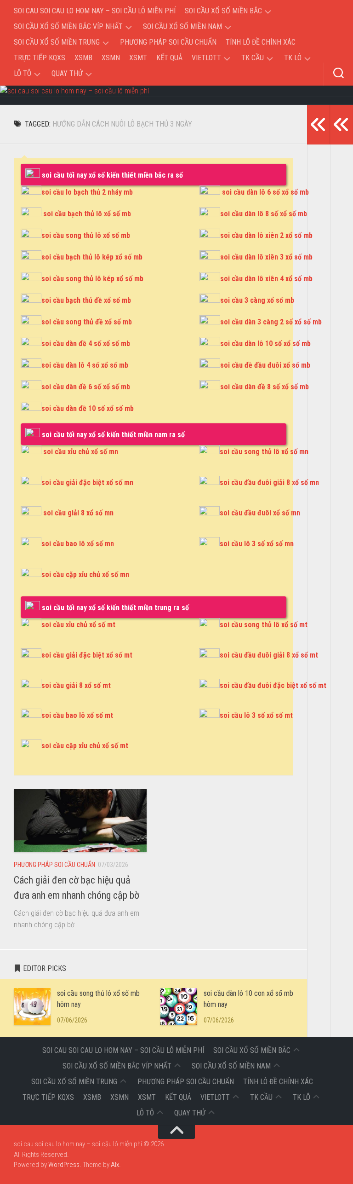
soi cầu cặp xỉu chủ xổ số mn (85, 574)
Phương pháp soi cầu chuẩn (168, 42)
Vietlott (206, 57)
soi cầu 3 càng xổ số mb (257, 300)
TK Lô (293, 57)
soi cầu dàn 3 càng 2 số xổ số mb (271, 322)
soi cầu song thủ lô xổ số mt (263, 624)
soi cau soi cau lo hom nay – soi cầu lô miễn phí (95, 10)
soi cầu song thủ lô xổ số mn (264, 451)
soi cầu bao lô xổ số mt (77, 715)
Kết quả (169, 57)
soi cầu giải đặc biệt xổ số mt (86, 655)
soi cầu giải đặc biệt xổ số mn (87, 482)
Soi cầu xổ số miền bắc (223, 10)
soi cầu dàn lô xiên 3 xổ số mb (266, 257)
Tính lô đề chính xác (261, 42)
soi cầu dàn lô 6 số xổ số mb (265, 192)
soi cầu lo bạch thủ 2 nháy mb (87, 192)
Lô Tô (22, 73)
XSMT (138, 57)
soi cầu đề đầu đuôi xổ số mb (265, 365)
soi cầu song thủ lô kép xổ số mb (92, 278)
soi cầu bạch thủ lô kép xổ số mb (91, 257)
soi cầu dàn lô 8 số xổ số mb (263, 213)
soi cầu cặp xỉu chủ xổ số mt (84, 745)
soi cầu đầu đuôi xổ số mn (260, 512)
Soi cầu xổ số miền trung (57, 42)
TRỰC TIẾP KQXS (39, 57)
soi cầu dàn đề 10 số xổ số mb (87, 408)
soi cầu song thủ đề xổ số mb (86, 322)
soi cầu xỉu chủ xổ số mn (80, 451)
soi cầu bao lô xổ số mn (77, 543)
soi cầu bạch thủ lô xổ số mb (87, 213)
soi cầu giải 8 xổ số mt (76, 685)
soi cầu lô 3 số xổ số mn (257, 543)
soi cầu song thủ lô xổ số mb (85, 235)
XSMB (83, 57)
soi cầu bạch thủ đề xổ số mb (86, 300)
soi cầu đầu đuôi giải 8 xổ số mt (269, 655)
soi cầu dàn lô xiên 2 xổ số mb (266, 235)
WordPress (64, 1165)
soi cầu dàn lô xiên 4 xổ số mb (266, 278)
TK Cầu (252, 57)
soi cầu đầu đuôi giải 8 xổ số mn (269, 482)
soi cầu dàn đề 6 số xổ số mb (85, 386)
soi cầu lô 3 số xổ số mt (256, 715)
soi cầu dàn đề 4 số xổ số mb (85, 343)
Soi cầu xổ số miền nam (182, 26)
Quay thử (67, 73)
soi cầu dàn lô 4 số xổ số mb (84, 365)
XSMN (111, 57)
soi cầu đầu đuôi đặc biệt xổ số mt (273, 685)
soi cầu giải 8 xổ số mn (78, 512)
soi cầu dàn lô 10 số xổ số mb (265, 343)
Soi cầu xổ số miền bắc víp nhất (68, 26)
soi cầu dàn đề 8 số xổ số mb (264, 386)
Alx (115, 1165)
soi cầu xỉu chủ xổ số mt (78, 624)
